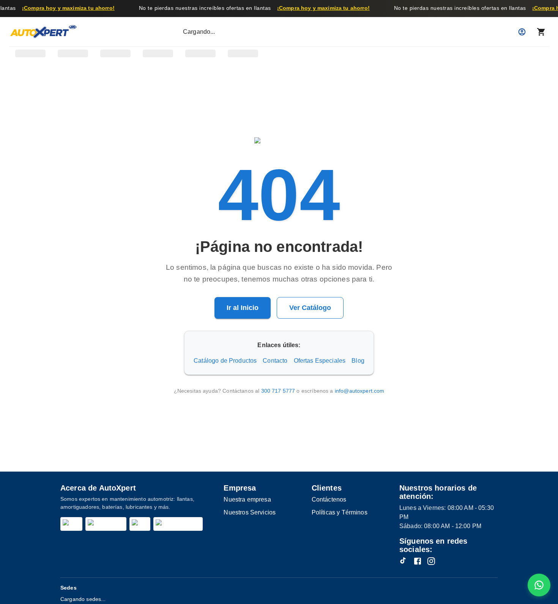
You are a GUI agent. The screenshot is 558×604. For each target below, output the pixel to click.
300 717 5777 (278, 391)
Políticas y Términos (339, 512)
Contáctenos (329, 499)
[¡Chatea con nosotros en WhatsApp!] (539, 585)
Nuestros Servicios (250, 512)
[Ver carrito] (541, 31)
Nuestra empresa (247, 499)
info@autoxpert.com (360, 391)
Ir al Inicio (243, 307)
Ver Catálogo (310, 307)
